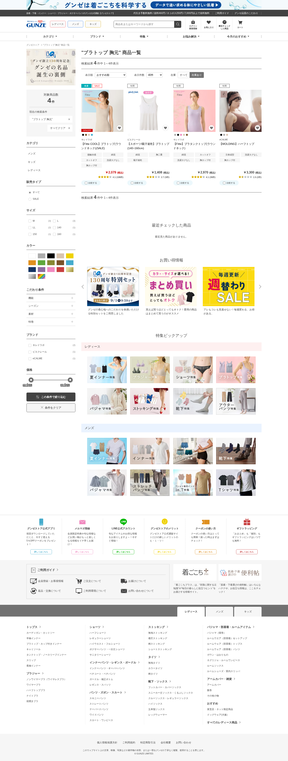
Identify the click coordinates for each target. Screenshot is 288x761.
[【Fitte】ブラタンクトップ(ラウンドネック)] (194, 111)
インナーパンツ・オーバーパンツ (107, 668)
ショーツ (95, 627)
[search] (177, 24)
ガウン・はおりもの (217, 654)
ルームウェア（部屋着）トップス (224, 643)
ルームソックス (215, 665)
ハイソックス (155, 703)
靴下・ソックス (158, 681)
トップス (31, 627)
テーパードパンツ (99, 709)
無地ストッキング (157, 632)
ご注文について (92, 581)
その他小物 (213, 695)
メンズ (75, 24)
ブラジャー (33, 673)
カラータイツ (155, 668)
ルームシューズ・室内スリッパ (223, 671)
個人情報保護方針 (107, 742)
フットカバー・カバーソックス (164, 687)
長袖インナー (33, 665)
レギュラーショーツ (100, 638)
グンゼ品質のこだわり (246, 13)
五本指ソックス (156, 709)
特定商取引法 (148, 742)
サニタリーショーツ (100, 654)
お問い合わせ (183, 742)
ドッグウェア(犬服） (218, 714)
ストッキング (156, 627)
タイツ (152, 657)
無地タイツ (154, 662)
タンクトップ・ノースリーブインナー (46, 654)
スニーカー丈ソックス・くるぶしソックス (170, 692)
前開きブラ (32, 701)
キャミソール (33, 649)
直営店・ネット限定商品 (220, 709)
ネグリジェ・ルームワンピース (223, 660)
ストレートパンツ (99, 703)
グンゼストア (36, 24)
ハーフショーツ (98, 632)
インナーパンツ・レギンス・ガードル (113, 662)
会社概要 (166, 742)
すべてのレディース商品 (222, 722)
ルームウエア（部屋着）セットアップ (227, 638)
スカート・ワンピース (101, 720)
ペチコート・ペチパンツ (102, 673)
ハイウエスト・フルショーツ (105, 643)
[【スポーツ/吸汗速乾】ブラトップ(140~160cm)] (148, 111)
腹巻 (209, 690)
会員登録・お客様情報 (50, 581)
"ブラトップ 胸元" (41, 118)
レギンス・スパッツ (100, 684)
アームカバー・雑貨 (219, 678)
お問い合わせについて (141, 590)
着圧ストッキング (157, 638)
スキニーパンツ (98, 698)
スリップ (31, 660)
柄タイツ (153, 673)
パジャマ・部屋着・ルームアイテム (229, 627)
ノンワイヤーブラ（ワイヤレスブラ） (46, 679)
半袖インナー (33, 638)
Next (260, 287)
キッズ (93, 24)
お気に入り (119, 128)
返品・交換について (49, 590)
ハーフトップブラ (35, 690)
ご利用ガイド (222, 13)
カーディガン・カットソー (40, 632)
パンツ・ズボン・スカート (106, 692)
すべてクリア (57, 128)
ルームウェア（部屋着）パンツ (223, 649)
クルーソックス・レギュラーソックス (168, 698)
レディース (58, 24)
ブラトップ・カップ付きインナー (44, 643)
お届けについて (137, 581)
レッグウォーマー (157, 714)
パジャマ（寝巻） (216, 632)
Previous (82, 287)
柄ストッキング (156, 643)
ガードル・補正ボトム (101, 679)
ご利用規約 (128, 742)
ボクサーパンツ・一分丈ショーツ (107, 649)
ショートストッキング (160, 649)
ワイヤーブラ (33, 684)
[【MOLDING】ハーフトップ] (240, 111)
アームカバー (214, 684)
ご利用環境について (94, 590)
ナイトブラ (32, 695)
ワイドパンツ (97, 714)
